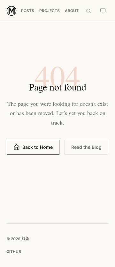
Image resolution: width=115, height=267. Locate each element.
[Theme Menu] (103, 11)
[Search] (88, 10)
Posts (27, 10)
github (13, 251)
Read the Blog (86, 147)
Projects (49, 10)
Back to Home (37, 147)
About (72, 10)
